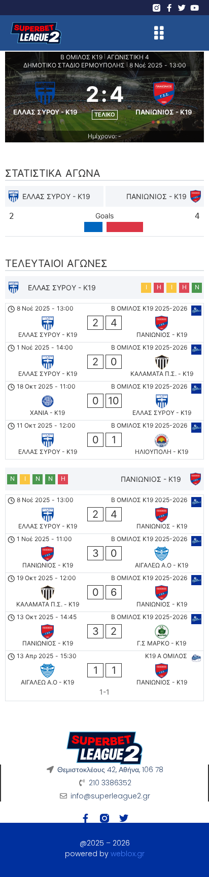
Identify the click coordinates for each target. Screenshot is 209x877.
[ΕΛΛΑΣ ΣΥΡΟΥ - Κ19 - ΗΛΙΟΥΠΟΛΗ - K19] (104, 440)
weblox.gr (128, 854)
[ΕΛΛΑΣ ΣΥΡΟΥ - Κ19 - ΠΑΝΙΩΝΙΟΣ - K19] (104, 322)
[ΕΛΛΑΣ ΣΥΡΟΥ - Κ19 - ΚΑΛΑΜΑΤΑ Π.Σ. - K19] (104, 361)
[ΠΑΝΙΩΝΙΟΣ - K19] (164, 101)
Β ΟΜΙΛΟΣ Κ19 (81, 57)
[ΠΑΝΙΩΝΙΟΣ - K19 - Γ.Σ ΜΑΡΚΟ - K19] (104, 631)
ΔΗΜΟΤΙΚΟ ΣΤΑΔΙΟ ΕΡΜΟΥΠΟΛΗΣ (74, 65)
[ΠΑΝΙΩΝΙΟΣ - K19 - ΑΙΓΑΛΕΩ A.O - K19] (104, 553)
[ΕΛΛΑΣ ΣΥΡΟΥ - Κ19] (45, 101)
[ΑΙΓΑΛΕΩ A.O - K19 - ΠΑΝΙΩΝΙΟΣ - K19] (104, 676)
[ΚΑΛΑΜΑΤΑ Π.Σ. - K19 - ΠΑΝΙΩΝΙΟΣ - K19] (104, 592)
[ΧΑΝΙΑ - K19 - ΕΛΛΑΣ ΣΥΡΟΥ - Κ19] (104, 401)
